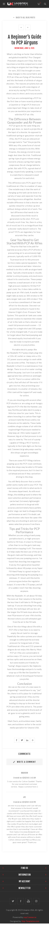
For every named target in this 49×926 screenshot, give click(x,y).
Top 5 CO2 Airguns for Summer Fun (27, 27)
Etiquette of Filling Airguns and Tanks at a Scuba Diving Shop (21, 27)
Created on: (17, 778)
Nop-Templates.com (30, 921)
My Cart (40, 3)
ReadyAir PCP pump (19, 353)
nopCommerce (30, 917)
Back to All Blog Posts (25, 17)
